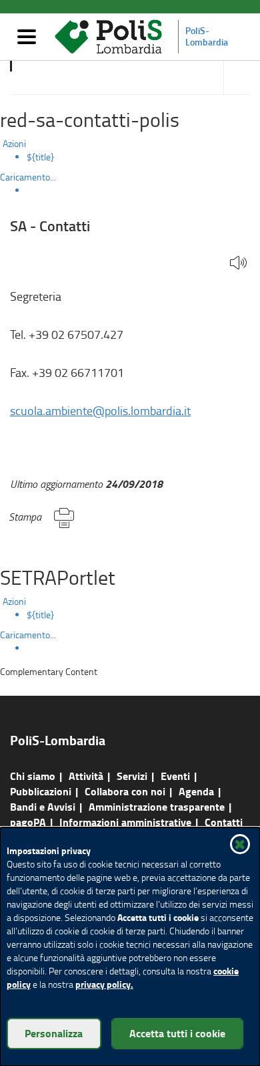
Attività (86, 775)
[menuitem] (143, 157)
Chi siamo (32, 775)
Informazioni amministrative (125, 821)
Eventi (175, 775)
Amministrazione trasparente (157, 806)
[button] (238, 264)
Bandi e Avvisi (42, 806)
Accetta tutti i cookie (177, 1033)
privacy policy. (104, 984)
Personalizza (54, 1033)
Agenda (196, 791)
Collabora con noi (125, 791)
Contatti (224, 821)
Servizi (132, 775)
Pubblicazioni (40, 791)
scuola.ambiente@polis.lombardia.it (100, 410)
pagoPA (28, 821)
